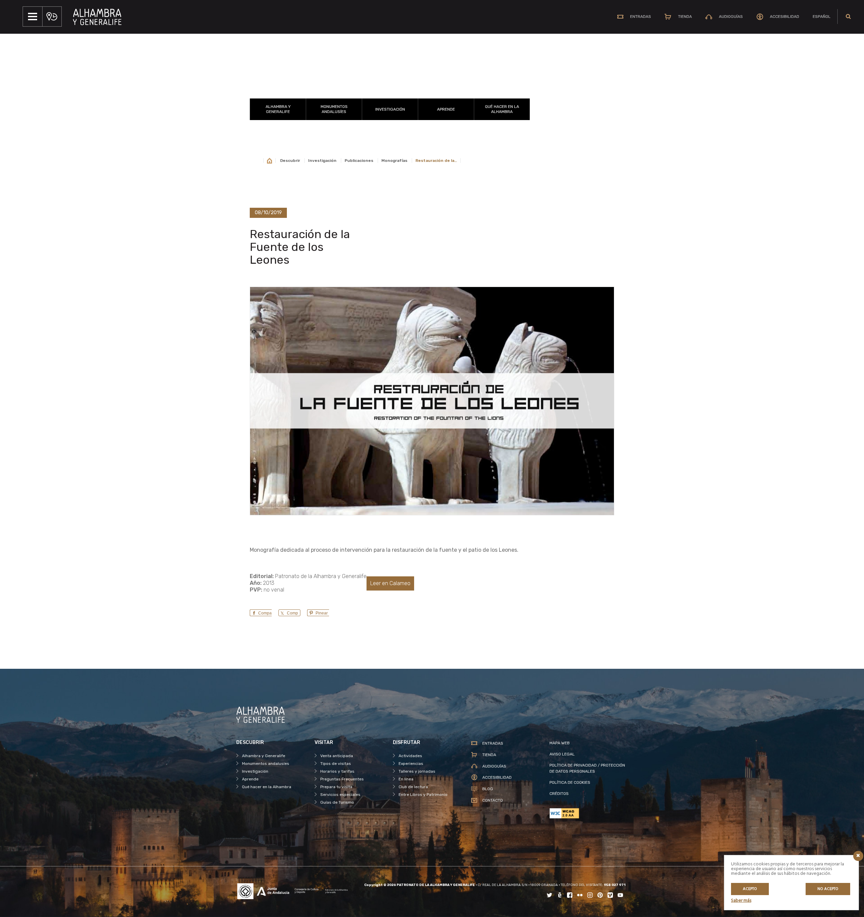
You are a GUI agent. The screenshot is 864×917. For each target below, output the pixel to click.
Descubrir (290, 160)
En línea (406, 779)
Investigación (390, 109)
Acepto (750, 889)
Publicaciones (359, 160)
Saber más (741, 901)
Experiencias (411, 763)
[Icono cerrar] (858, 856)
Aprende (446, 109)
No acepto (827, 889)
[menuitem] (821, 16)
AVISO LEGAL (562, 754)
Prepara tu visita (336, 786)
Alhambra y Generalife (278, 109)
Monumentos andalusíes (334, 109)
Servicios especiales (340, 794)
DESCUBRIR (390, 90)
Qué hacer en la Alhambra (502, 109)
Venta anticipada (336, 755)
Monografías (394, 160)
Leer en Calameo (390, 583)
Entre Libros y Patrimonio (423, 794)
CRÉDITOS (559, 793)
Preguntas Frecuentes (342, 779)
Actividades (410, 755)
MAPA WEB (559, 743)
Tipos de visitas (335, 763)
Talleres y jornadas (417, 771)
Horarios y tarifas (337, 771)
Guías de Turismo (337, 802)
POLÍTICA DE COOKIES (569, 782)
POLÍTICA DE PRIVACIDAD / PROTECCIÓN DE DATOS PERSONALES (587, 768)
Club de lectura (413, 786)
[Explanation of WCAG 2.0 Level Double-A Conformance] (588, 813)
